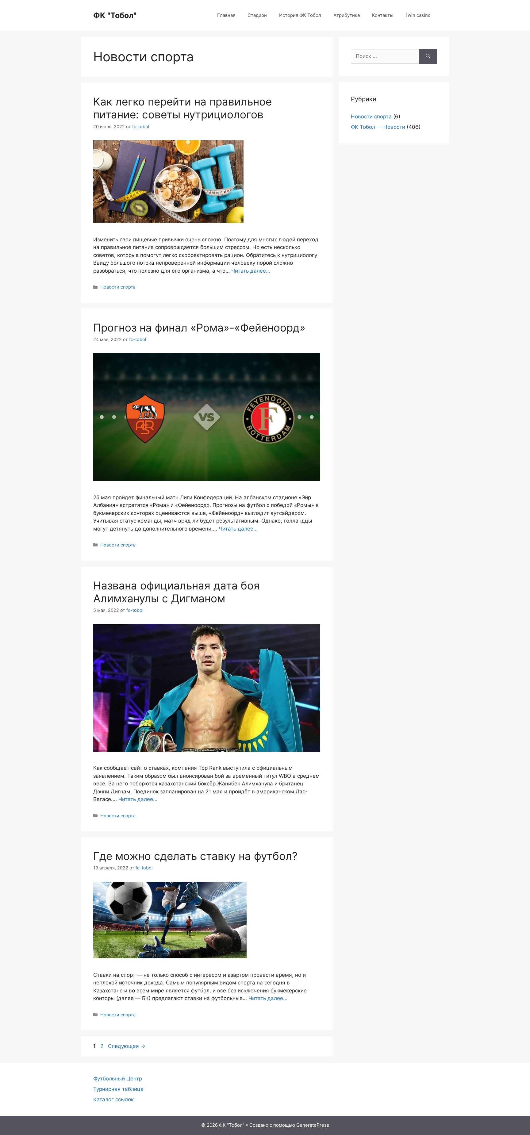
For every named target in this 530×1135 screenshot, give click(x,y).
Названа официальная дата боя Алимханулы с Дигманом (176, 592)
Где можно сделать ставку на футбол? (195, 855)
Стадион (257, 15)
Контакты (382, 15)
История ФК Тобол (300, 15)
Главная (226, 15)
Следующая (126, 1046)
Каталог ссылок (113, 1099)
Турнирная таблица (118, 1089)
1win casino (418, 15)
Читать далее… (250, 271)
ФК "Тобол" (114, 15)
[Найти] (428, 56)
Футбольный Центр (117, 1079)
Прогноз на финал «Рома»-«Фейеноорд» (199, 327)
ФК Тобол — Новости (378, 127)
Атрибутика (346, 15)
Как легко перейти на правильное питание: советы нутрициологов (182, 108)
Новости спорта (118, 287)
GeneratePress (312, 1125)
